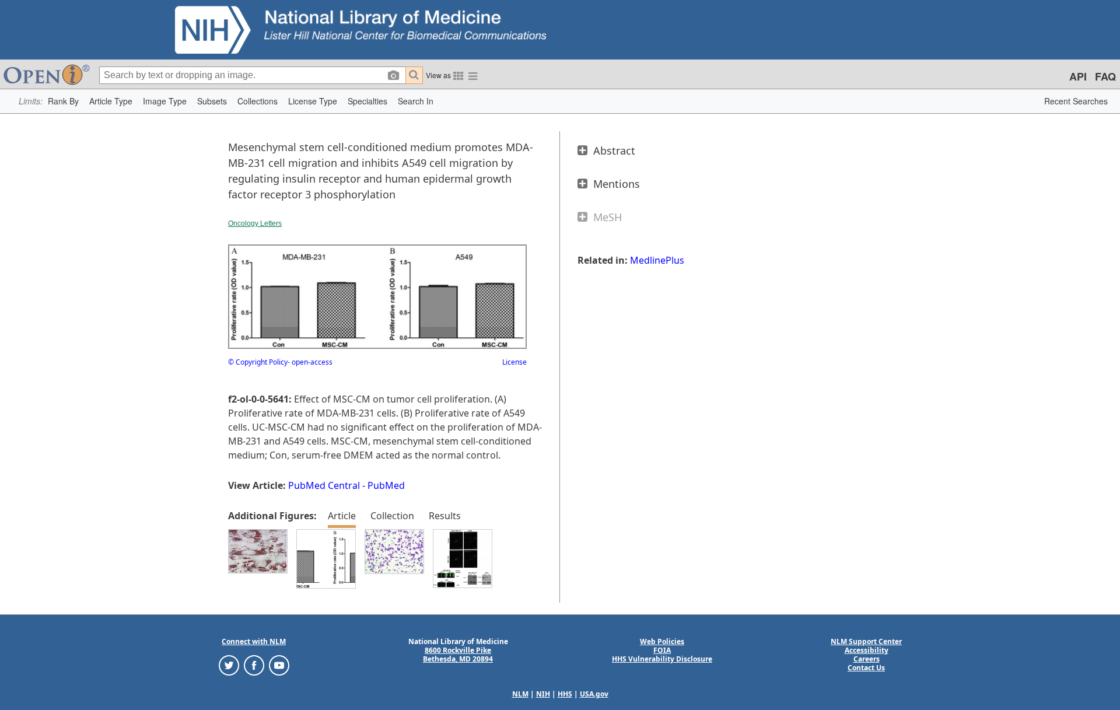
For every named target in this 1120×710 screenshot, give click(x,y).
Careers (866, 659)
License (514, 362)
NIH (543, 694)
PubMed (386, 485)
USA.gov (594, 694)
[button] (63, 101)
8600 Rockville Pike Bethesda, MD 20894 (458, 654)
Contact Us (866, 668)
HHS (565, 694)
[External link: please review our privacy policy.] (229, 665)
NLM (520, 694)
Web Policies (662, 641)
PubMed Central (324, 485)
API (1078, 76)
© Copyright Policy (258, 362)
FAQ (1105, 76)
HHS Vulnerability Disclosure (662, 659)
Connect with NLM (254, 641)
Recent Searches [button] (1076, 101)
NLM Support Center (866, 641)
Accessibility (866, 650)
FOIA (662, 650)
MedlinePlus (657, 260)
